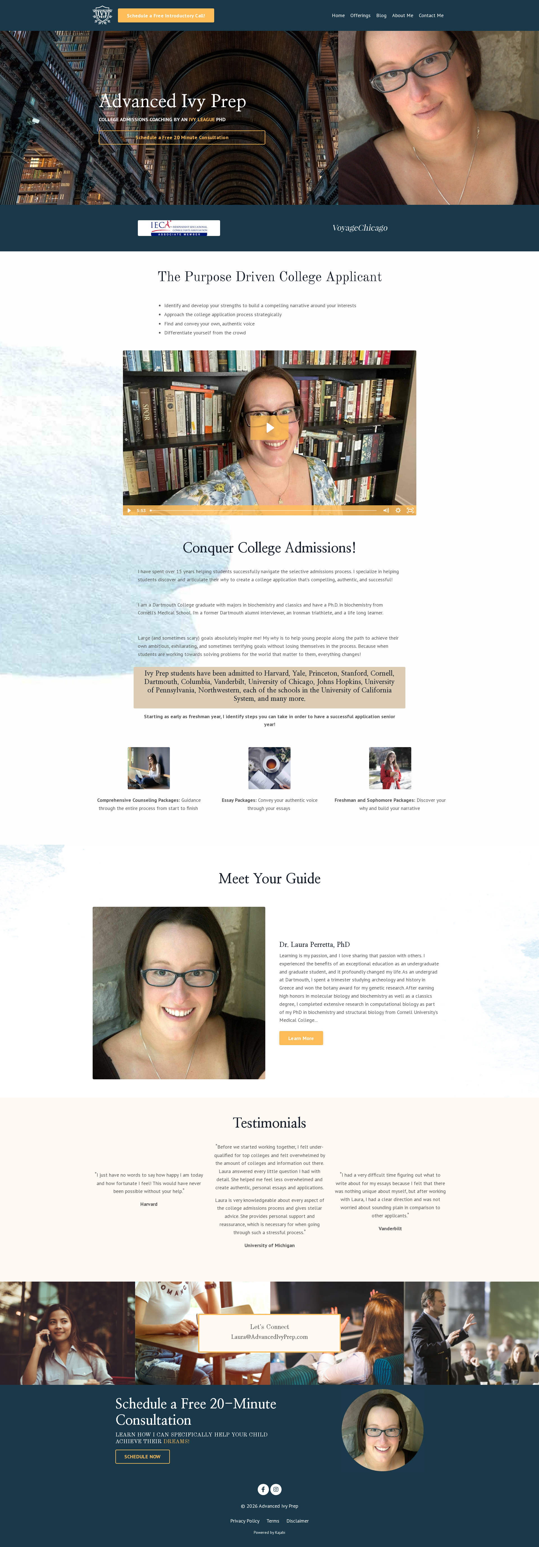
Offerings (360, 15)
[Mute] (386, 510)
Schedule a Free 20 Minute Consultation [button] (182, 137)
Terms (272, 1521)
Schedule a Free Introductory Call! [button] (166, 15)
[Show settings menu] (398, 510)
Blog (381, 15)
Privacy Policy (244, 1521)
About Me (402, 15)
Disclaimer (297, 1521)
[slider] (263, 510)
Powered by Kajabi (269, 1532)
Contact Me (431, 15)
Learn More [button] (301, 1038)
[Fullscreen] (410, 510)
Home (338, 15)
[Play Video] (129, 510)
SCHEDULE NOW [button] (142, 1456)
